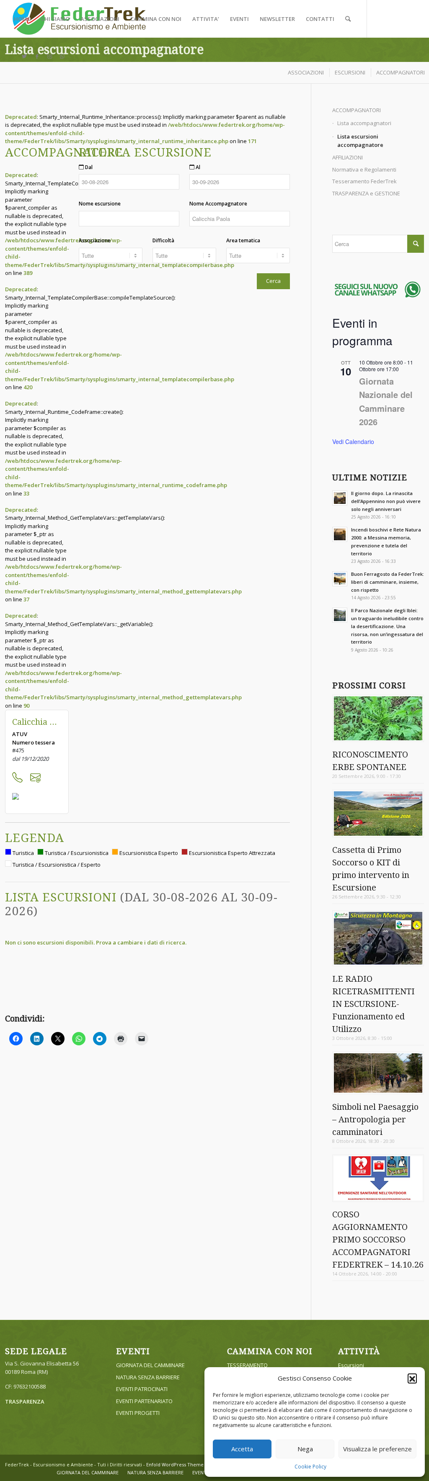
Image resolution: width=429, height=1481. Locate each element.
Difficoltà (163, 240)
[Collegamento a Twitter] (24, 56)
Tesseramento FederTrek (364, 181)
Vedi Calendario (353, 441)
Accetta (242, 1449)
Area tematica (243, 240)
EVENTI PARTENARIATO (144, 1401)
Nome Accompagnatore (218, 203)
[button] (412, 1378)
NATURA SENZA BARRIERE (148, 1377)
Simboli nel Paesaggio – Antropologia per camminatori (375, 1119)
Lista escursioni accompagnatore (104, 49)
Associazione (95, 240)
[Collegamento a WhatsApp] (62, 56)
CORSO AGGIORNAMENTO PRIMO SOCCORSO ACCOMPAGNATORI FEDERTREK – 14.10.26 (378, 1239)
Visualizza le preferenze (377, 1449)
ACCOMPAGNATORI (356, 110)
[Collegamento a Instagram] (49, 56)
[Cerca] (348, 19)
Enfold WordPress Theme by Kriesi (185, 1464)
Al (197, 167)
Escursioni (351, 1365)
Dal (88, 167)
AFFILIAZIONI (347, 157)
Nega (305, 1449)
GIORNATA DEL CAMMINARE (150, 1365)
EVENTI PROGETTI (138, 1413)
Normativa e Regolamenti (364, 169)
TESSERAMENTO (247, 1365)
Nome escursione (100, 203)
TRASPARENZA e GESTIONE (366, 193)
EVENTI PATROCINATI (142, 1389)
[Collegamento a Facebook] (37, 56)
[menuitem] (22, 19)
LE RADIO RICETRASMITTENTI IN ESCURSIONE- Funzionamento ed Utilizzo (373, 1004)
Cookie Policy (310, 1466)
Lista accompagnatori (364, 123)
